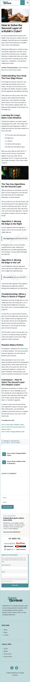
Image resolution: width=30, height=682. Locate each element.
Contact (6, 635)
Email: (4, 571)
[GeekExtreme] (7, 2)
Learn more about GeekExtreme (11, 532)
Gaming (18, 442)
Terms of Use (7, 654)
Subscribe (15, 585)
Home (5, 629)
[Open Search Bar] (22, 2)
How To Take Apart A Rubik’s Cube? (12, 424)
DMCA (6, 651)
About (5, 632)
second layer (24, 348)
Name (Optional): (6, 565)
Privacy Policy (8, 656)
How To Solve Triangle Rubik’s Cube (12, 431)
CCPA (6, 648)
